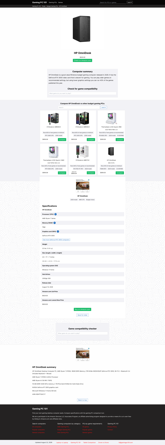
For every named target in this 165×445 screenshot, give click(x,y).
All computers (36, 427)
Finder (44, 6)
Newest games (87, 432)
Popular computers (38, 430)
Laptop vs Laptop (62, 442)
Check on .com (82, 60)
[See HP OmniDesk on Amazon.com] (82, 29)
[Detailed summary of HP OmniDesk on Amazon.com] (82, 354)
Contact (110, 430)
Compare (62, 139)
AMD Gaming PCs (63, 427)
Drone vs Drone (103, 442)
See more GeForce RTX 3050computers (56, 240)
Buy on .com (82, 309)
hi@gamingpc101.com (126, 442)
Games (60, 2)
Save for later (82, 315)
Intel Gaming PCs (63, 432)
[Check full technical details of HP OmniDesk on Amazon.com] (82, 186)
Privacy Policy (112, 427)
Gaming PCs (53, 2)
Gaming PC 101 (36, 6)
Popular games (87, 430)
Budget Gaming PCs (52, 6)
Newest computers (38, 432)
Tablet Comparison (89, 442)
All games (85, 427)
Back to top (82, 400)
